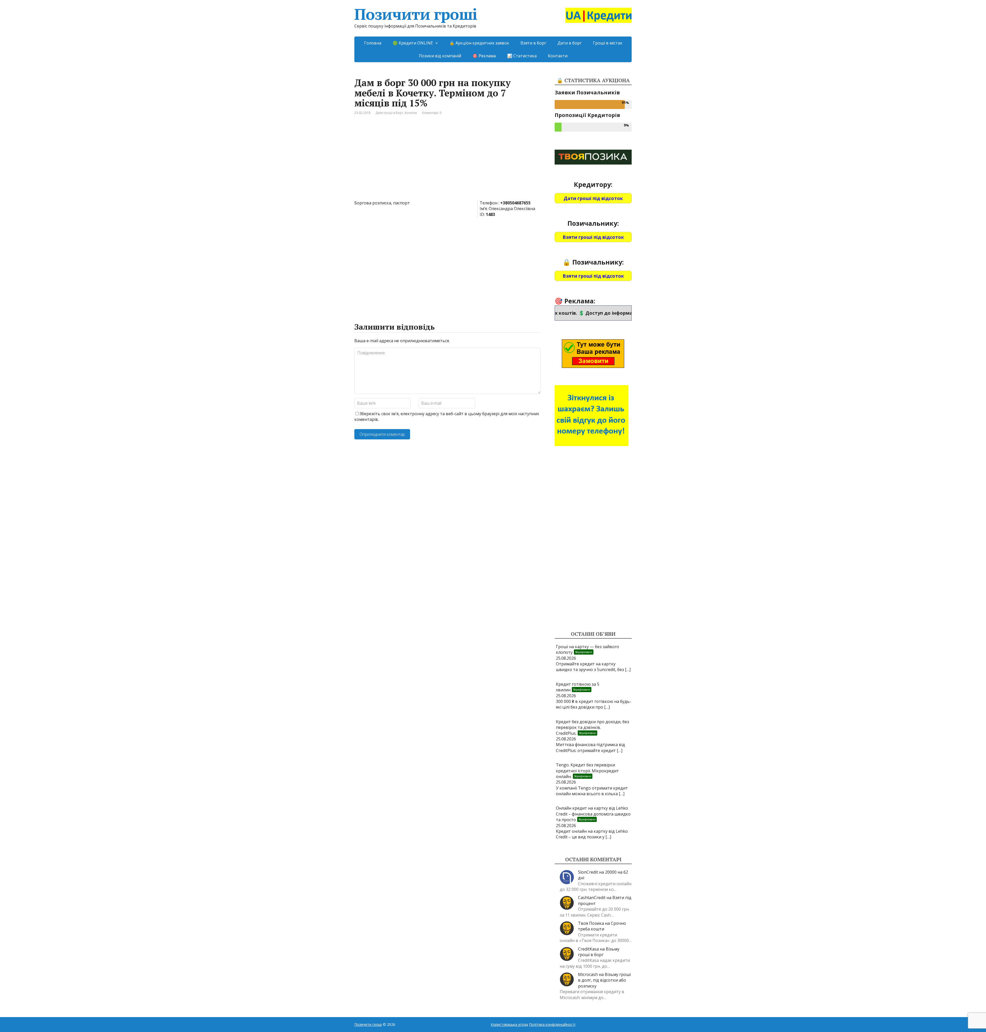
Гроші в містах (607, 43)
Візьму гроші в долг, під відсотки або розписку (604, 980)
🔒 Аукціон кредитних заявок (479, 43)
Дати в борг (569, 43)
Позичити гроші (415, 14)
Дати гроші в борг (389, 113)
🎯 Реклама (484, 56)
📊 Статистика (522, 56)
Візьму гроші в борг (598, 951)
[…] (628, 669)
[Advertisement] (447, 161)
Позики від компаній (440, 56)
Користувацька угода (509, 1024)
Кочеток (411, 113)
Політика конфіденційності (552, 1024)
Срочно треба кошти (602, 926)
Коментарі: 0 (431, 113)
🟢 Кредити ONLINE (413, 43)
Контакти (557, 56)
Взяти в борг (533, 43)
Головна (372, 43)
